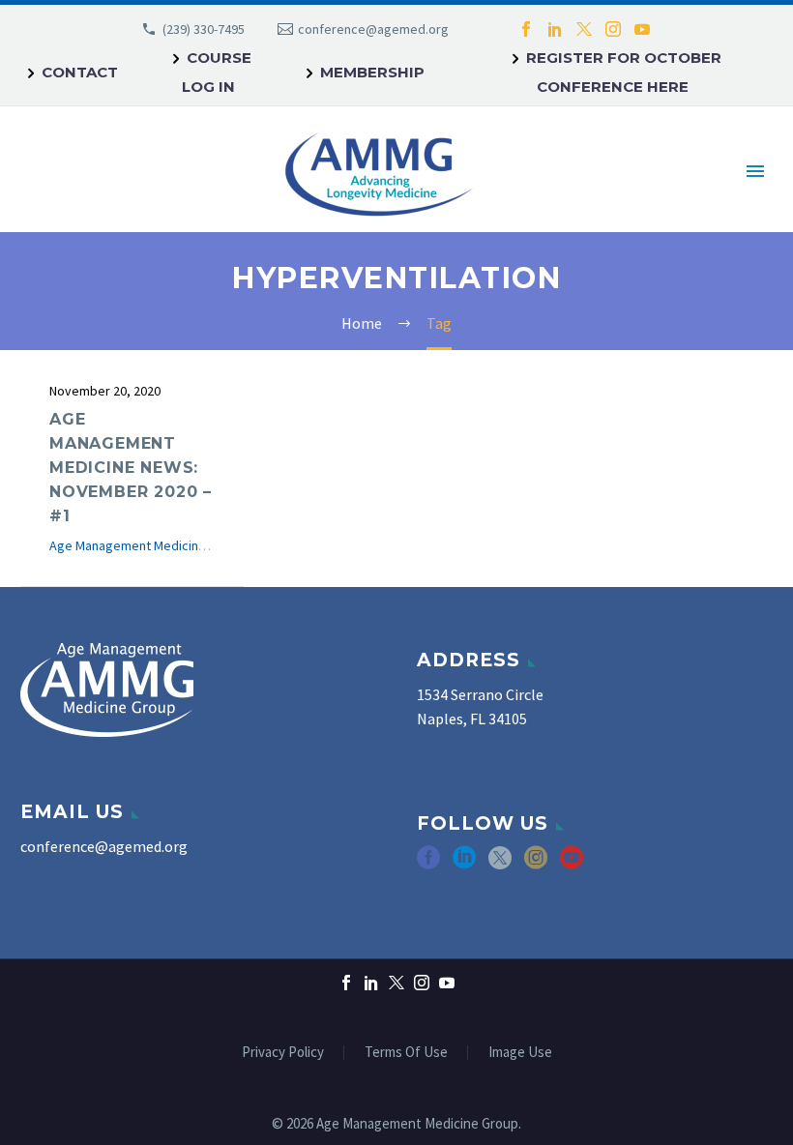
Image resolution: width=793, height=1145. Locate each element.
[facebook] (428, 864)
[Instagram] (613, 29)
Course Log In (216, 72)
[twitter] (500, 864)
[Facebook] (526, 29)
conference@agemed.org (373, 29)
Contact (80, 72)
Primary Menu (755, 171)
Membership (372, 72)
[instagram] (535, 864)
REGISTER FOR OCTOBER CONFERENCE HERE (623, 72)
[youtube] (571, 864)
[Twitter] (584, 29)
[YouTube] (642, 29)
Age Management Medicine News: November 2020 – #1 (130, 467)
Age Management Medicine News (145, 545)
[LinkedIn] (555, 29)
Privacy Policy (283, 1052)
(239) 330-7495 (203, 29)
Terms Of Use (406, 1052)
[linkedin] (464, 864)
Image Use (520, 1052)
